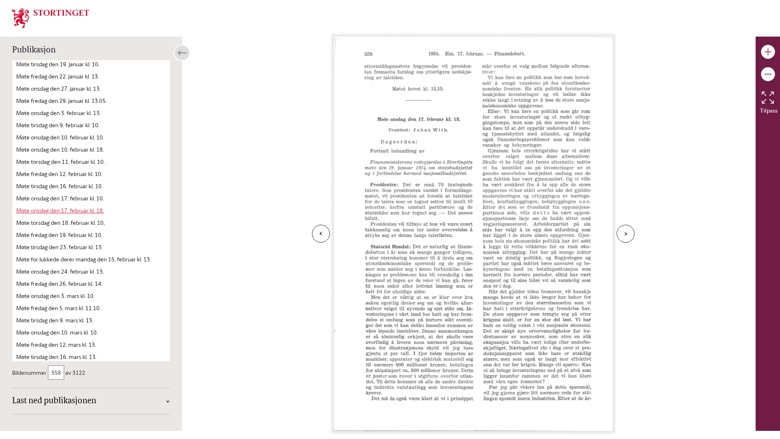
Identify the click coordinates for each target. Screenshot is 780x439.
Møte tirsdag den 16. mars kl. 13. (56, 357)
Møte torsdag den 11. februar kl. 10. (60, 161)
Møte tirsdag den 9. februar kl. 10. (58, 125)
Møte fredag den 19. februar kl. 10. (59, 235)
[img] (50, 17)
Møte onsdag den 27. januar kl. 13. (58, 88)
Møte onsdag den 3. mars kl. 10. (55, 296)
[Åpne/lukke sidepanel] (182, 53)
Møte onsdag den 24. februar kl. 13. (60, 271)
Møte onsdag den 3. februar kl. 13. (58, 113)
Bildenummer (29, 372)
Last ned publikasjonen (54, 401)
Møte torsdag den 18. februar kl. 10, (60, 222)
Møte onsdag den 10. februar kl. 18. (60, 149)
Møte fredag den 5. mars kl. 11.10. (58, 308)
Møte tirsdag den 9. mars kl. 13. (54, 320)
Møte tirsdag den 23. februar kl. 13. (59, 247)
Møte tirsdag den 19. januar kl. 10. (58, 64)
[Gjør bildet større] (768, 52)
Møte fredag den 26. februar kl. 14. (59, 283)
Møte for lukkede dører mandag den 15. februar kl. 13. (83, 259)
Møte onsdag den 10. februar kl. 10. (60, 137)
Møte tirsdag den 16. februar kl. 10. (59, 186)
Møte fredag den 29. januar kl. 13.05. (61, 100)
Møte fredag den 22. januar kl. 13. (57, 76)
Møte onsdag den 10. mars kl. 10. (57, 332)
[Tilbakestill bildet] (768, 97)
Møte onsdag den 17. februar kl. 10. (60, 198)
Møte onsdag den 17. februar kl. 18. (60, 210)
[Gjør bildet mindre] (768, 74)
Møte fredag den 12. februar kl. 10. (59, 174)
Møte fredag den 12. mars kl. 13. (56, 344)
